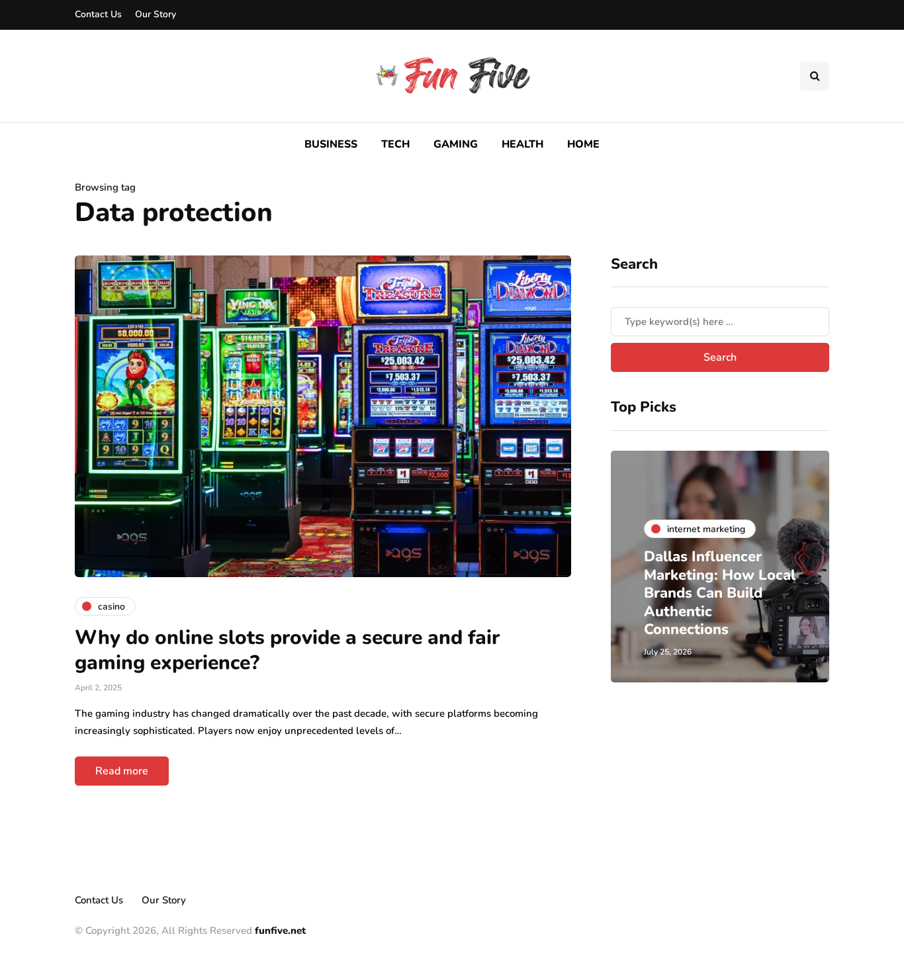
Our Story (155, 14)
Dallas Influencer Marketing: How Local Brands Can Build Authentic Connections (719, 593)
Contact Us (98, 14)
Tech (395, 144)
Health (522, 144)
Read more (121, 771)
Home (583, 144)
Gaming (455, 144)
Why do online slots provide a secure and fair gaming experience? (287, 650)
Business (330, 144)
